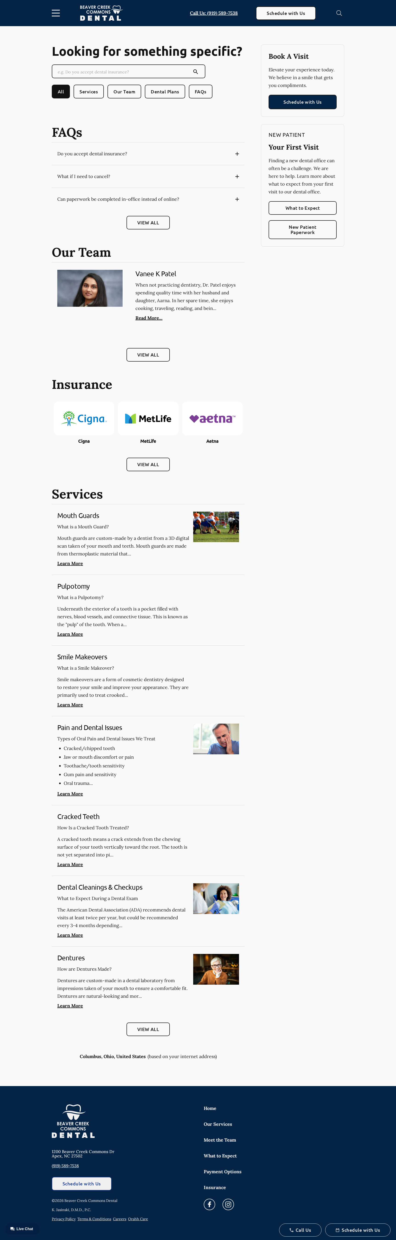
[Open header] (57, 13)
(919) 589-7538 (65, 1165)
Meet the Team (220, 1140)
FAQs (200, 92)
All (61, 92)
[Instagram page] (228, 1204)
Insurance (215, 1187)
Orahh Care (138, 1219)
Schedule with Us (286, 13)
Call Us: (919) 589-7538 (214, 13)
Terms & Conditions (94, 1219)
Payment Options (223, 1171)
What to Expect (303, 208)
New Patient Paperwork (302, 229)
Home (210, 1108)
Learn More (70, 563)
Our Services (218, 1124)
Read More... (148, 318)
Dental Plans (165, 92)
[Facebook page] (209, 1204)
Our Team (124, 92)
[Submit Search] (195, 72)
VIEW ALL (148, 223)
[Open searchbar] (339, 13)
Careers (119, 1219)
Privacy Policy (64, 1219)
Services (89, 92)
